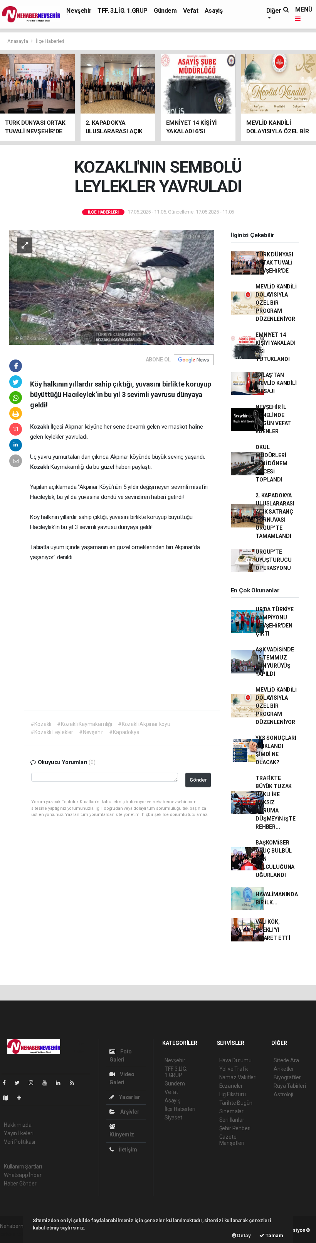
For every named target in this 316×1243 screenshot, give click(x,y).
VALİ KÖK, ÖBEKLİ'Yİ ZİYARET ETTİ (272, 930)
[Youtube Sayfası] (47, 1083)
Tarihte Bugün (236, 1103)
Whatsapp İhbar (22, 1175)
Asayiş (214, 10)
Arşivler (129, 1112)
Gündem (165, 10)
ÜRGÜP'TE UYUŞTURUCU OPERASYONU (273, 560)
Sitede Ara (286, 1060)
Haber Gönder (20, 1183)
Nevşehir (78, 10)
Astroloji (283, 1094)
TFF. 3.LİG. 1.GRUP (122, 10)
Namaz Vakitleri (238, 1077)
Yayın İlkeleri (18, 1133)
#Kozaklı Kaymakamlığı (84, 724)
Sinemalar (231, 1111)
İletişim (127, 1149)
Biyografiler (287, 1077)
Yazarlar (129, 1097)
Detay (243, 1235)
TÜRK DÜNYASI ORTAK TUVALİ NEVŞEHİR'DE (274, 262)
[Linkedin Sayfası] (61, 1083)
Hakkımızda (18, 1125)
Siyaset (173, 1117)
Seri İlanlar (231, 1120)
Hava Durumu (235, 1060)
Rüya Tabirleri (290, 1086)
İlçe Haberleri (50, 41)
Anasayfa (18, 41)
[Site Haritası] (8, 1098)
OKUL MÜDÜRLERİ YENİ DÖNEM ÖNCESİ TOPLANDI (271, 463)
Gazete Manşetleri (231, 1140)
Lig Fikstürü (232, 1094)
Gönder (198, 780)
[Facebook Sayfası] (7, 1083)
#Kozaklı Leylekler (51, 732)
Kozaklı (40, 426)
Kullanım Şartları (23, 1166)
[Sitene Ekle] (22, 1098)
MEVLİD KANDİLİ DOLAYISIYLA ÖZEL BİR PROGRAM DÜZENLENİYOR (275, 302)
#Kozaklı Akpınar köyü (144, 724)
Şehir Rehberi (235, 1128)
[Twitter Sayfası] (20, 1083)
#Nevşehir (91, 732)
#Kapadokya (124, 732)
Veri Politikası (19, 1142)
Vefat (190, 10)
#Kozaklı (40, 724)
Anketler (284, 1069)
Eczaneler (231, 1086)
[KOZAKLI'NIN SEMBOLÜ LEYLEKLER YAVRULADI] (111, 286)
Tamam (273, 1235)
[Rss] (75, 1083)
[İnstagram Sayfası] (34, 1083)
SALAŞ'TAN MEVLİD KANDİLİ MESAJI (275, 383)
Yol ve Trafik (234, 1069)
